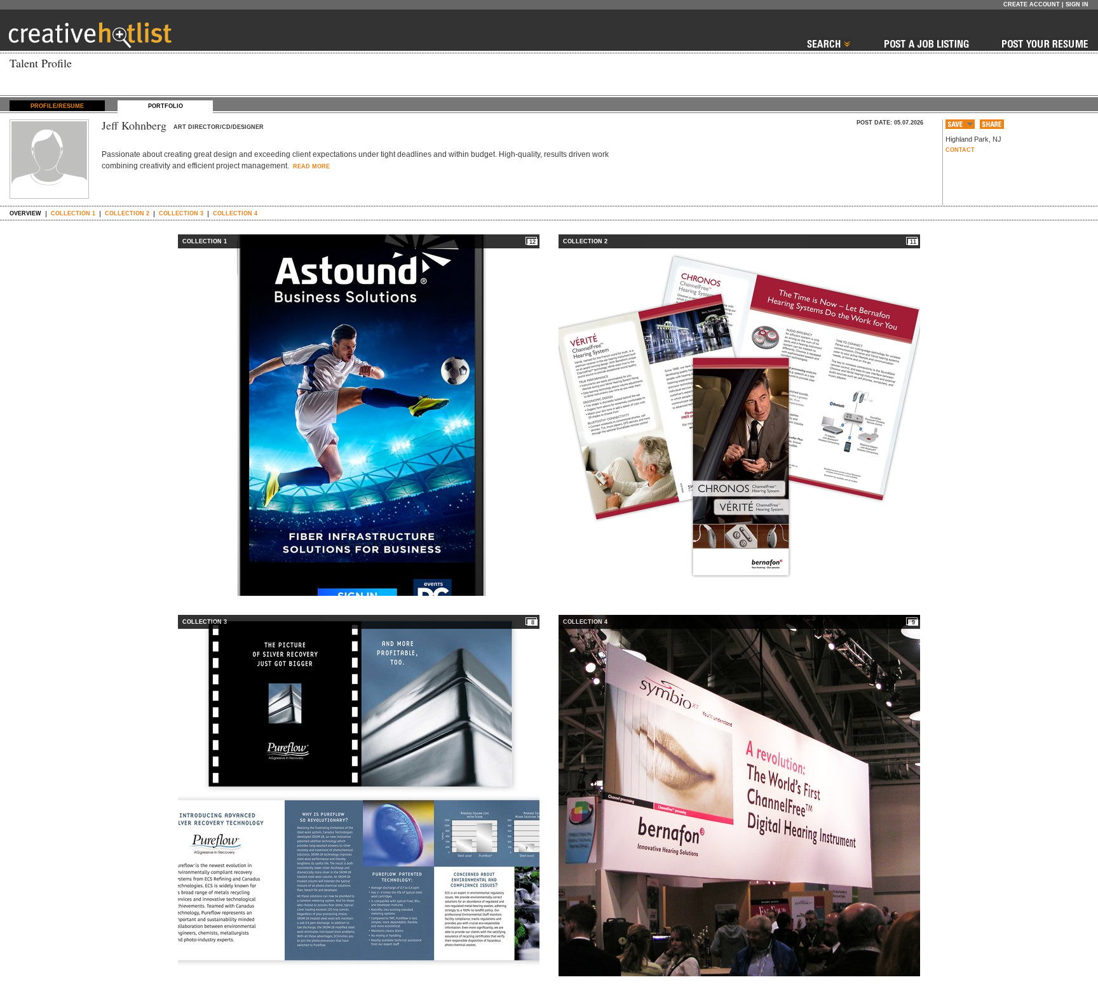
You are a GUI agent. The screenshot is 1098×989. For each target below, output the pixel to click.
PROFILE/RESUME (57, 106)
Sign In (1077, 4)
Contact (960, 150)
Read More (310, 166)
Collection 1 (73, 213)
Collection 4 (235, 213)
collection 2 (127, 213)
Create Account (1031, 4)
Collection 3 (181, 213)
